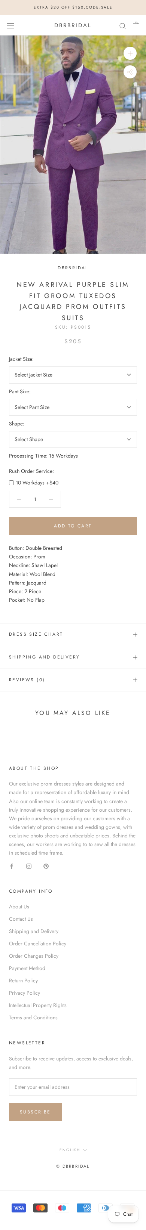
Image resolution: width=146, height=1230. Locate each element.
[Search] (122, 25)
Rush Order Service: (31, 471)
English (70, 1150)
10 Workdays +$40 (37, 482)
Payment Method (27, 968)
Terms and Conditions (33, 1017)
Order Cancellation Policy (37, 943)
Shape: (16, 423)
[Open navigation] (10, 25)
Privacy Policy (24, 993)
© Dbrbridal (72, 1166)
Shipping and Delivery (44, 657)
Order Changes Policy (33, 956)
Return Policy (23, 980)
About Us (19, 906)
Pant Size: (20, 391)
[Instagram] (28, 865)
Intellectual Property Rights (38, 1005)
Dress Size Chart (36, 634)
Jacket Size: (21, 359)
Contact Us (21, 919)
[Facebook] (11, 865)
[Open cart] (136, 25)
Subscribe (35, 1112)
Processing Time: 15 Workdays (43, 455)
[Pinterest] (46, 865)
